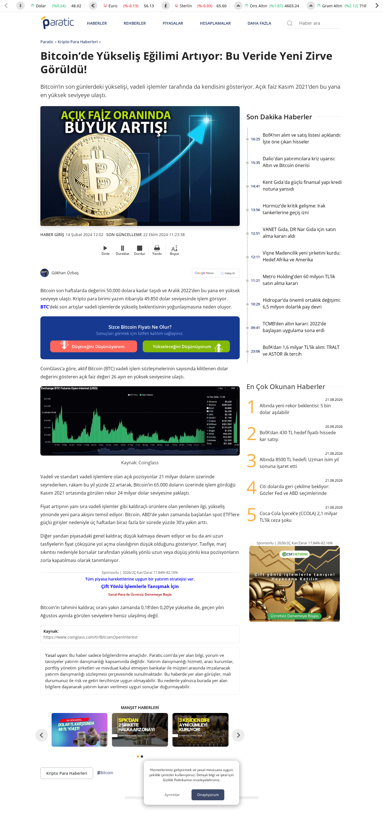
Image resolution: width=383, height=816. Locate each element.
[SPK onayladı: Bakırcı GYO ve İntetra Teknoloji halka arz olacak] (140, 730)
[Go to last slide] (41, 735)
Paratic (47, 41)
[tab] (138, 756)
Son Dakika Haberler (279, 116)
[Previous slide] (6, 5)
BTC (44, 307)
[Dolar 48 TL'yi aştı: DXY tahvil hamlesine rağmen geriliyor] (80, 730)
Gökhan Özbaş (65, 272)
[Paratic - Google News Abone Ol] (216, 275)
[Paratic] (57, 23)
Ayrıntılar (172, 794)
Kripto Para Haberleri (78, 41)
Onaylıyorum (208, 794)
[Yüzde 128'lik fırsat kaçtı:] (200, 730)
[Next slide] (376, 5)
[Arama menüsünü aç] (290, 23)
